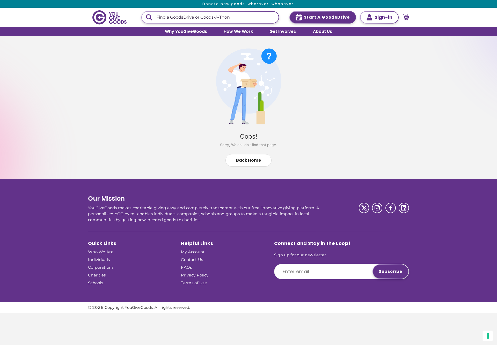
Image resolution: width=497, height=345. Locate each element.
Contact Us (192, 259)
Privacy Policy (194, 274)
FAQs (186, 267)
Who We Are (100, 251)
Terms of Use (194, 282)
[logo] (109, 17)
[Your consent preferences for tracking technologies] (488, 336)
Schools (95, 282)
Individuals (99, 259)
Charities (97, 274)
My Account (192, 251)
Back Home (248, 160)
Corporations (101, 267)
